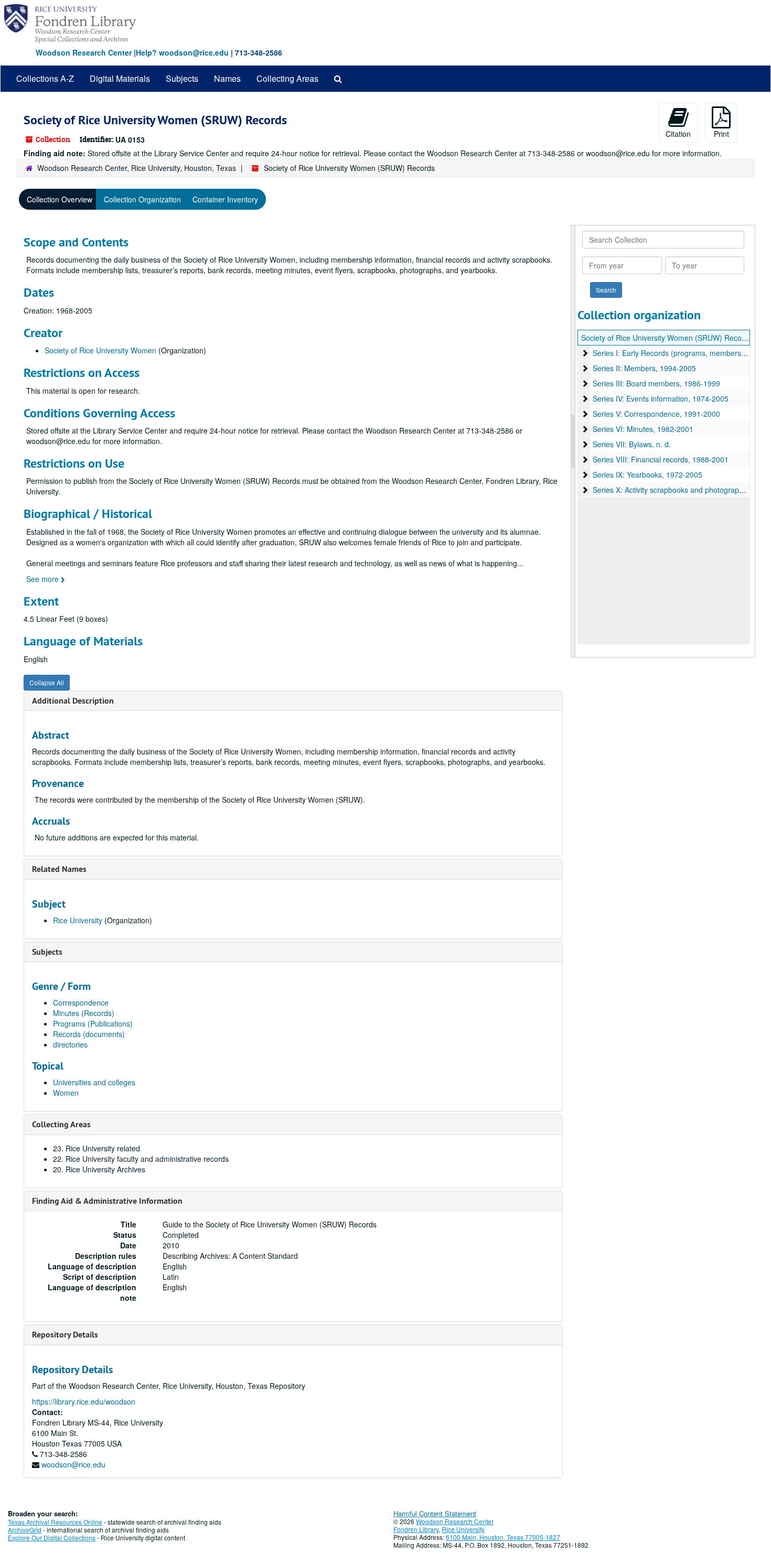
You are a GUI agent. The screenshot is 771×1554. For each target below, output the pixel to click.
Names (227, 78)
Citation (678, 133)
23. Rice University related (96, 1148)
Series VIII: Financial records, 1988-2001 (661, 459)
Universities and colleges (94, 1082)
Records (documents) (89, 1034)
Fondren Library (415, 1529)
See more (43, 579)
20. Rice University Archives (99, 1169)
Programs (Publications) (93, 1023)
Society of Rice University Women (100, 350)
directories (70, 1044)
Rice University (77, 920)
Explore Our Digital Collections (51, 1537)
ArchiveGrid (24, 1529)
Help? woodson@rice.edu (182, 52)
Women (66, 1092)
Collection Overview (59, 199)
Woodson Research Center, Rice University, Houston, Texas (136, 168)
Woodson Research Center (84, 52)
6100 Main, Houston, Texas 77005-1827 (503, 1537)
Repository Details (65, 1334)
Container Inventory (225, 199)
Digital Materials (120, 78)
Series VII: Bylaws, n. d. (632, 444)
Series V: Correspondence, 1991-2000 (656, 413)
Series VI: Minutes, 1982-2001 (643, 429)
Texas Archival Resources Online (55, 1521)
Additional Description (73, 700)
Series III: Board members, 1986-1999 (656, 383)
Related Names (59, 869)
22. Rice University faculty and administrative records (141, 1158)
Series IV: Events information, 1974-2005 (661, 398)
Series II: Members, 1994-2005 (644, 368)
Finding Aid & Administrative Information (107, 1200)
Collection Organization (142, 199)
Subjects (182, 78)
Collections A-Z (45, 78)
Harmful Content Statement (434, 1513)
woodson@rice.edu (73, 1464)
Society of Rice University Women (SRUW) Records (666, 337)
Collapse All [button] (46, 682)
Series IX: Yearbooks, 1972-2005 (647, 474)
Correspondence (81, 1002)
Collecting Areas (287, 78)
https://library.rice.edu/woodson (83, 1401)
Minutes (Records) (83, 1013)
